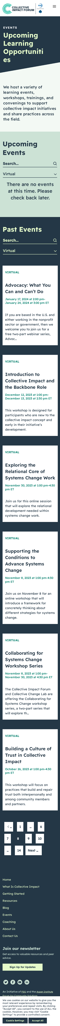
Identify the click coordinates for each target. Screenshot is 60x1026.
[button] (54, 6)
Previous (11, 827)
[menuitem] (21, 879)
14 (19, 850)
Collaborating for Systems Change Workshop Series (24, 659)
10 (40, 839)
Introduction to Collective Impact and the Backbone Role (29, 380)
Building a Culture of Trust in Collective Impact (28, 755)
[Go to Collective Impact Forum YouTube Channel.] (20, 982)
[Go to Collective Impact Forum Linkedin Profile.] (27, 982)
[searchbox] (30, 163)
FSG (23, 991)
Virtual (12, 272)
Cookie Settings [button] (15, 1020)
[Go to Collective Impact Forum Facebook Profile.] (13, 982)
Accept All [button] (37, 1020)
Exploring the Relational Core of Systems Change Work (30, 471)
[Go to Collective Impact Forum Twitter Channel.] (6, 982)
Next (32, 850)
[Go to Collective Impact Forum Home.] (23, 8)
